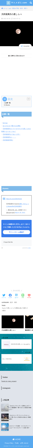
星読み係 (18, 308)
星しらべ (10, 308)
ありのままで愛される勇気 (11, 126)
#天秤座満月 (18, 206)
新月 (25, 308)
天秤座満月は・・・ (9, 137)
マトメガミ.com (18, 2)
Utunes (7, 105)
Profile (17, 443)
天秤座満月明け (8, 140)
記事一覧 (8, 103)
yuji (4, 308)
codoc (29, 247)
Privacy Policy (9, 443)
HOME (18, 439)
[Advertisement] (16, 75)
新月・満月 (13, 302)
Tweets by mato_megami (8, 381)
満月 (4, 310)
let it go (5, 123)
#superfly (11, 206)
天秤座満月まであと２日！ (11, 134)
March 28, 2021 (20, 212)
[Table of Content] (28, 98)
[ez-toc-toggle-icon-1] (28, 98)
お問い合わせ (24, 443)
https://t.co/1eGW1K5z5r (14, 199)
